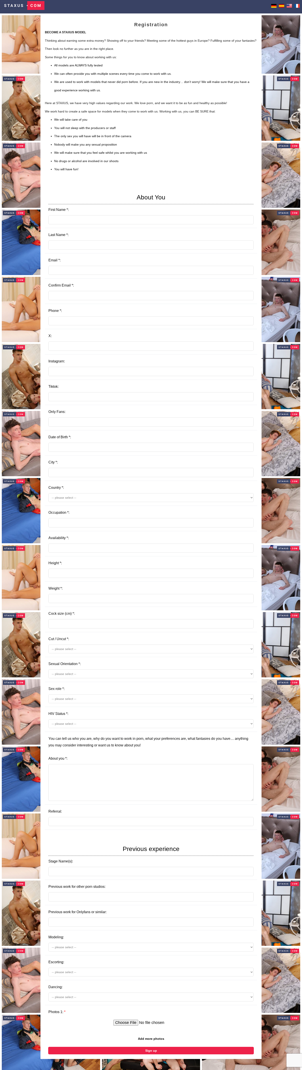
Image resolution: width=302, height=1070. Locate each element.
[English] (289, 7)
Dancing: (55, 987)
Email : (54, 260)
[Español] (281, 7)
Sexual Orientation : (64, 664)
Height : (55, 563)
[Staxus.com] (22, 6)
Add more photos (151, 1038)
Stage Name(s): (114, 854)
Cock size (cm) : (61, 613)
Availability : (58, 538)
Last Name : (58, 235)
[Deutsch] (274, 7)
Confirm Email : (61, 285)
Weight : (55, 588)
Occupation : (58, 512)
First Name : (106, 203)
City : (53, 462)
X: (50, 336)
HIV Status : (58, 714)
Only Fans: (56, 412)
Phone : (55, 311)
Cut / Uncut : (58, 639)
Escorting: (56, 962)
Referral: (55, 811)
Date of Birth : (59, 437)
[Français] (297, 7)
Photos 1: (56, 1012)
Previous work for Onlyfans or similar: (77, 912)
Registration (151, 24)
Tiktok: (53, 386)
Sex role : (56, 689)
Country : (56, 487)
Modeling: (56, 937)
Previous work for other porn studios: (76, 886)
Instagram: (56, 361)
